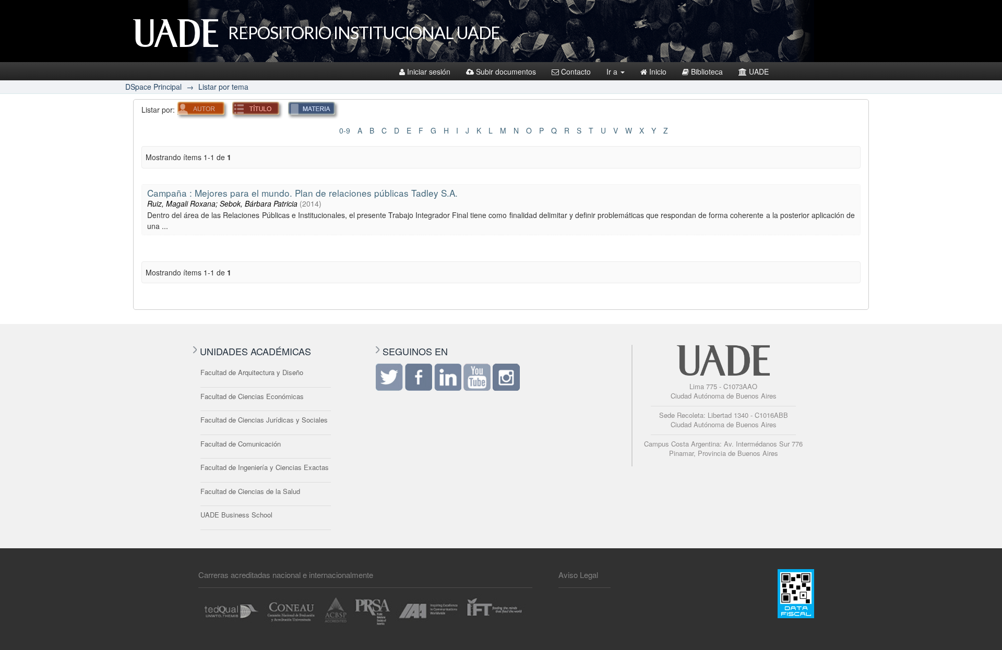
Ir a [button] (612, 71)
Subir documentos (506, 71)
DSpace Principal (153, 86)
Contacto (576, 71)
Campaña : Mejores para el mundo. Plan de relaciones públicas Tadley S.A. (302, 192)
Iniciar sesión (428, 71)
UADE (759, 71)
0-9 (344, 130)
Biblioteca (707, 71)
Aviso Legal (578, 574)
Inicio (657, 71)
